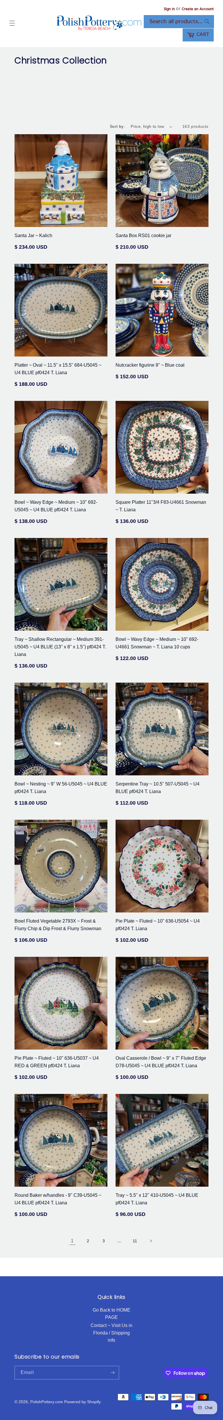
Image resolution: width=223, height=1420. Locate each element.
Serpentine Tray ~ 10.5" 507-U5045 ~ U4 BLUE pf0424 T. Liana (157, 787)
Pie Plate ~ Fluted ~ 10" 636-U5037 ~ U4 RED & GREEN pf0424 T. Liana (57, 1062)
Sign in (169, 9)
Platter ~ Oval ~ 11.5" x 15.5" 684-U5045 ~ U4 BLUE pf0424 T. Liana (58, 369)
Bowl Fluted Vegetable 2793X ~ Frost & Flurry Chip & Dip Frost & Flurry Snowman (58, 925)
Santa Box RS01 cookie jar (143, 235)
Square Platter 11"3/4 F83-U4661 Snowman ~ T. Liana (161, 506)
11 (135, 1241)
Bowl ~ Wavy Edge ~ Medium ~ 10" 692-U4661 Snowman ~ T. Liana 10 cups (157, 643)
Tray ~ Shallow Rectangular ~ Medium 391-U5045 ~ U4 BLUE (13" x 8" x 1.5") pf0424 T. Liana (60, 647)
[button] (12, 23)
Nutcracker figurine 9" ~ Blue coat (150, 365)
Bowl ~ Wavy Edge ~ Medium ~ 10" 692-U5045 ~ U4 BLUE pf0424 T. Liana (56, 506)
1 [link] (72, 1240)
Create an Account (198, 9)
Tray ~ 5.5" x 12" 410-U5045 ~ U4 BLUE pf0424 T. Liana (157, 1199)
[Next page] (150, 1240)
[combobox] (179, 21)
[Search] (207, 21)
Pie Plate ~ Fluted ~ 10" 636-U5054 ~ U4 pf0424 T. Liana (158, 925)
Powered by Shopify (82, 1401)
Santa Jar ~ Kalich (33, 235)
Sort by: (117, 126)
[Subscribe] (112, 1372)
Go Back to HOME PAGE (111, 1314)
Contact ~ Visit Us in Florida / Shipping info (111, 1333)
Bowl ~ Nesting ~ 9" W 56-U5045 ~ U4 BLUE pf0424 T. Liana (61, 787)
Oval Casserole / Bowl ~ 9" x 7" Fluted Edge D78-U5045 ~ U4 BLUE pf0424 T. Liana (161, 1062)
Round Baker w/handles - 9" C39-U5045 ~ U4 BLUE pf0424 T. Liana (58, 1199)
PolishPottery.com (46, 1401)
